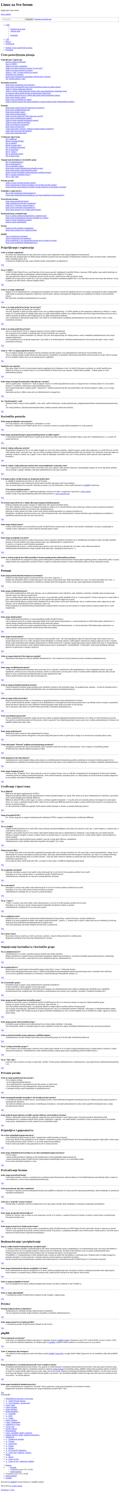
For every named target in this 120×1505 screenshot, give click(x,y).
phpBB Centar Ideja (56, 1353)
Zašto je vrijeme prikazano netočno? (19, 89)
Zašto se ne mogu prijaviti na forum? (19, 70)
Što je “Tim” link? (12, 177)
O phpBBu (51, 1342)
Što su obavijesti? (12, 150)
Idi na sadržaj (6, 14)
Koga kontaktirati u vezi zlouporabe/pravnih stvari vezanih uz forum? (31, 240)
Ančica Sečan (85, 492)
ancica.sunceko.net (62, 494)
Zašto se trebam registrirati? (16, 62)
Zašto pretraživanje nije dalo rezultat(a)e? (21, 203)
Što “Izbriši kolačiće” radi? (15, 79)
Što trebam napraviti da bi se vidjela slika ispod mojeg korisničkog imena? (33, 95)
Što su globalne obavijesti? (15, 147)
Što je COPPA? (11, 64)
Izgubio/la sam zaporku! (14, 75)
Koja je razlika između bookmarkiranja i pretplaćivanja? (26, 216)
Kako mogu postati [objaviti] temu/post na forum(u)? (25, 108)
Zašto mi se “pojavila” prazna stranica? (20, 205)
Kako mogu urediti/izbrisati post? (18, 110)
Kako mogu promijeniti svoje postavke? (20, 85)
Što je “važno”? (11, 152)
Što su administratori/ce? (15, 162)
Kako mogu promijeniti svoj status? (19, 100)
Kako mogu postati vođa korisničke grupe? (21, 170)
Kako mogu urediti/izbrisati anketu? (19, 118)
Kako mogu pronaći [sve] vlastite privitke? (21, 230)
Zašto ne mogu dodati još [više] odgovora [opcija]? (24, 116)
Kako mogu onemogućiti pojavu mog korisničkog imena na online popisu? (33, 87)
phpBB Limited (63, 1340)
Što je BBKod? (11, 139)
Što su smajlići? (11, 143)
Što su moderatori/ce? (14, 164)
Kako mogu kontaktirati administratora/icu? (22, 243)
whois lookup (58, 1369)
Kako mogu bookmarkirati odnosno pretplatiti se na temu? (27, 218)
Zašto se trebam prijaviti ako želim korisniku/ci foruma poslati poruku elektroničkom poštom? (40, 102)
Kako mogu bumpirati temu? (16, 133)
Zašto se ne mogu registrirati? (16, 66)
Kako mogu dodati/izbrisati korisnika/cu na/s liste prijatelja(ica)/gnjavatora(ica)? (35, 195)
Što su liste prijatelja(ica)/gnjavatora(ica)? (21, 193)
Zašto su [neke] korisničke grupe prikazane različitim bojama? (28, 172)
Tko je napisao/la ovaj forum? (17, 236)
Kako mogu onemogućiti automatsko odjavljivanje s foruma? (28, 77)
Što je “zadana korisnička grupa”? (18, 175)
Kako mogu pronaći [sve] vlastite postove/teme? (23, 210)
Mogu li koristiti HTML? (15, 141)
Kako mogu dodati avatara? (16, 97)
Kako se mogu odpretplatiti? (16, 222)
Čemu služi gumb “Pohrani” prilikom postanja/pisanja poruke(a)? (30, 129)
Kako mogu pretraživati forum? (17, 201)
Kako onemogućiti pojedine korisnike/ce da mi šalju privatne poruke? (31, 185)
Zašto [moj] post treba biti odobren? (19, 131)
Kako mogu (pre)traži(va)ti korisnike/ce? (21, 208)
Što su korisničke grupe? (15, 166)
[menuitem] (17, 29)
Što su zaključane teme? (14, 154)
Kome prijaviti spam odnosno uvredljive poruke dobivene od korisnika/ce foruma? (36, 187)
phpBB (86, 485)
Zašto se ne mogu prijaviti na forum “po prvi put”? (24, 68)
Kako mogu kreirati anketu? (16, 114)
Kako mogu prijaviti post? (15, 127)
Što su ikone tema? (13, 156)
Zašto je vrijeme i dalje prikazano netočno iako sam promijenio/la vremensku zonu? (36, 91)
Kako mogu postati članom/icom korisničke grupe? (24, 168)
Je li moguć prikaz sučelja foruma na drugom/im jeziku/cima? (28, 93)
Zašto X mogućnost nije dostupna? (18, 238)
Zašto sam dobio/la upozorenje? (17, 125)
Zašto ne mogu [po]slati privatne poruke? (21, 183)
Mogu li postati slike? (13, 145)
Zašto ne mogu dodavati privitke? (18, 122)
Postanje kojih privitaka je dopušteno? (20, 228)
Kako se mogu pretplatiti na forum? (19, 220)
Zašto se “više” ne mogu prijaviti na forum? (22, 72)
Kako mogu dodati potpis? (15, 112)
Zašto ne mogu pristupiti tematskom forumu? (22, 120)
